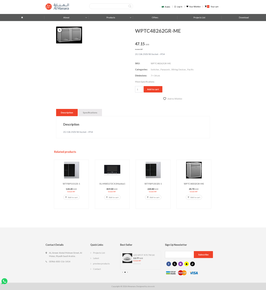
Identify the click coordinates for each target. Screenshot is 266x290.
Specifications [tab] (90, 112)
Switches (155, 69)
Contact (97, 269)
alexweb (151, 286)
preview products (101, 263)
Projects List (199, 17)
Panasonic (165, 69)
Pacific (190, 69)
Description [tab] (67, 112)
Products (110, 17)
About (66, 17)
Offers (155, 17)
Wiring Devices (178, 69)
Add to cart (153, 89)
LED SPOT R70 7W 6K (144, 255)
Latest (96, 258)
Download (244, 17)
